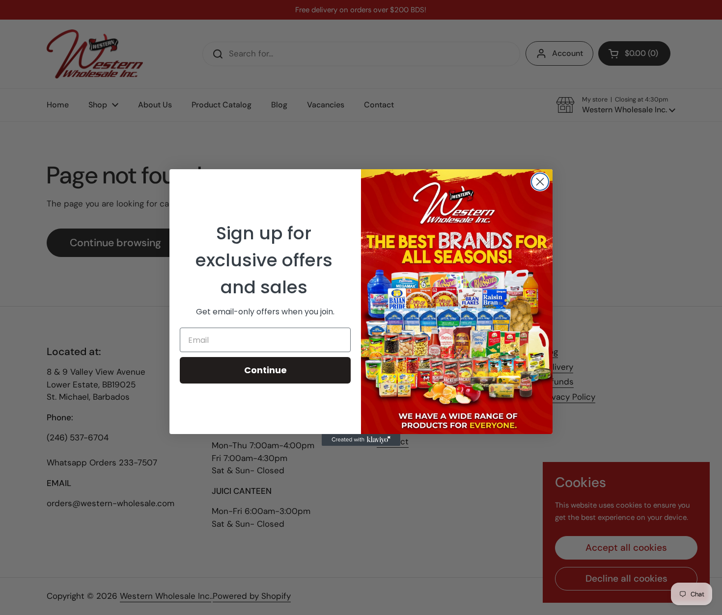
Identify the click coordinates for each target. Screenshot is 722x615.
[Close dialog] (540, 181)
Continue (265, 370)
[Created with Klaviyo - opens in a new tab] (361, 440)
